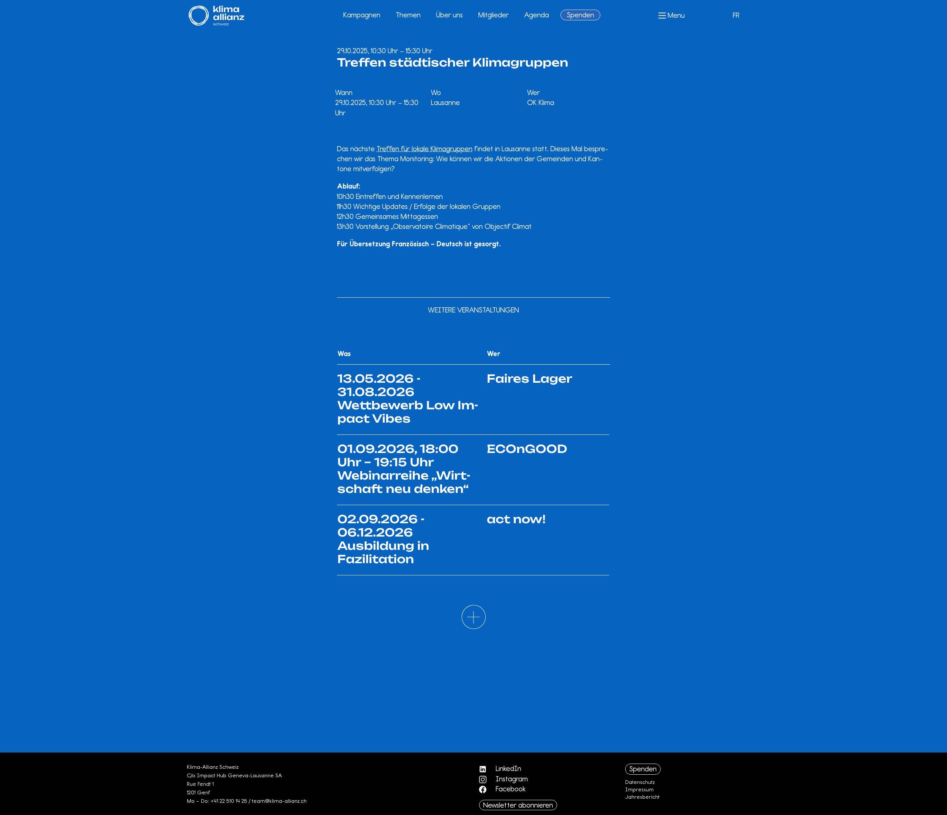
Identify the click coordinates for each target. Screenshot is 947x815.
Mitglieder (493, 14)
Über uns (449, 14)
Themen (408, 14)
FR (736, 15)
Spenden (580, 14)
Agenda (536, 14)
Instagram (511, 778)
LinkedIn (507, 768)
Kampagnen (361, 14)
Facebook (510, 788)
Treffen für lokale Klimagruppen (424, 148)
